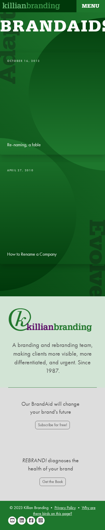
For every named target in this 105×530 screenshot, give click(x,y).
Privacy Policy (65, 507)
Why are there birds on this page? (64, 510)
